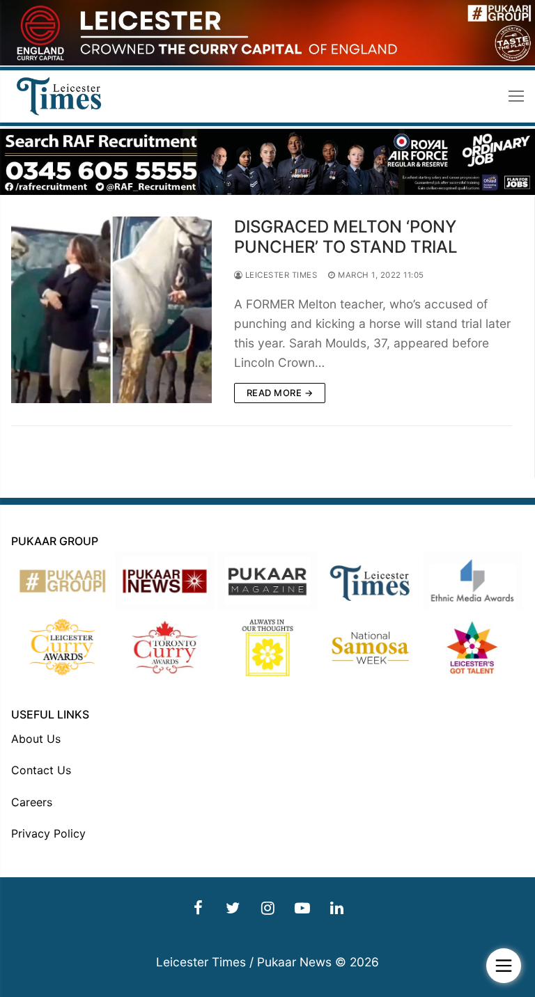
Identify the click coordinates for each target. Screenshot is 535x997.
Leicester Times (279, 275)
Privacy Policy (48, 833)
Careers (31, 802)
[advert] (267, 61)
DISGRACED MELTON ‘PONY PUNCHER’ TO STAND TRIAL (346, 237)
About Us (36, 739)
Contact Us (41, 770)
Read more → (280, 392)
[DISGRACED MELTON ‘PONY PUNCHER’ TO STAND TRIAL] (111, 310)
